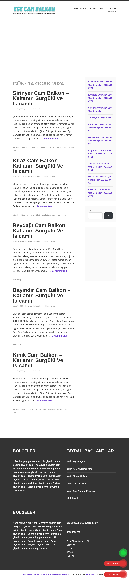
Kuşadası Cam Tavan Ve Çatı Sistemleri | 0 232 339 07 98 (100, 153)
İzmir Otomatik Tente (78, 476)
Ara (89, 211)
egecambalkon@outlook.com (82, 523)
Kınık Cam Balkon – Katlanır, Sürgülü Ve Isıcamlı (38, 360)
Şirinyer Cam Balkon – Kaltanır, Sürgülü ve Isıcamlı (41, 98)
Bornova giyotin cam (50, 523)
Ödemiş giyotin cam (38, 534)
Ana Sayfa (111, 12)
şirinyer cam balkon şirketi (56, 147)
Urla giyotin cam (49, 461)
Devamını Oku (50, 138)
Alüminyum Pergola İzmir (100, 118)
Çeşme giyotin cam (23, 465)
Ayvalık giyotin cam (38, 541)
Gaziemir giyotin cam (38, 479)
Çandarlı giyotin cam (38, 537)
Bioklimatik (73, 498)
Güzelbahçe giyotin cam (26, 461)
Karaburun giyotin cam (48, 465)
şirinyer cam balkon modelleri (33, 147)
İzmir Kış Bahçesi (76, 461)
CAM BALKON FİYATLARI (85, 8)
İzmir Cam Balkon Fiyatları (81, 491)
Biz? (102, 8)
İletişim (112, 8)
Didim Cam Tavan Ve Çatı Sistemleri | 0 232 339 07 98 (100, 140)
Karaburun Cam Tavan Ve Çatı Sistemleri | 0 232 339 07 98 (100, 98)
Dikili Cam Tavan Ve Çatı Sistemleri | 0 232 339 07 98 (99, 180)
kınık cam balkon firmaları (31, 409)
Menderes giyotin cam (31, 472)
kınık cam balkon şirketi (52, 409)
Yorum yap (62, 215)
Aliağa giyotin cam (44, 530)
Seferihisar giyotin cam (25, 468)
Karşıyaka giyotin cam (25, 523)
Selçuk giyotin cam (37, 487)
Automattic (91, 574)
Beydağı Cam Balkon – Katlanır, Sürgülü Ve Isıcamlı (41, 230)
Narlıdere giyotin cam (39, 483)
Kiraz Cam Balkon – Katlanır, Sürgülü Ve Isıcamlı (38, 166)
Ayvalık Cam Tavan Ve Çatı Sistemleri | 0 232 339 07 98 (100, 166)
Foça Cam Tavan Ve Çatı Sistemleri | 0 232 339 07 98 (99, 127)
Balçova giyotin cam (38, 544)
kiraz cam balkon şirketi (30, 215)
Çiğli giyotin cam (23, 530)
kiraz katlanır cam (48, 215)
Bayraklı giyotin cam (25, 526)
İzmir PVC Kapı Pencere (79, 468)
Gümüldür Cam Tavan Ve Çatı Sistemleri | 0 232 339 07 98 (100, 85)
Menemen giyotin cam (50, 526)
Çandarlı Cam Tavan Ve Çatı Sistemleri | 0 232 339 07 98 (100, 193)
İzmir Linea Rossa (76, 483)
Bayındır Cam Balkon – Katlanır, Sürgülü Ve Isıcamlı (41, 295)
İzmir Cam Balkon (32, 109)
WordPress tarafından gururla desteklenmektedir (46, 574)
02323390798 (73, 532)
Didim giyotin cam (37, 476)
